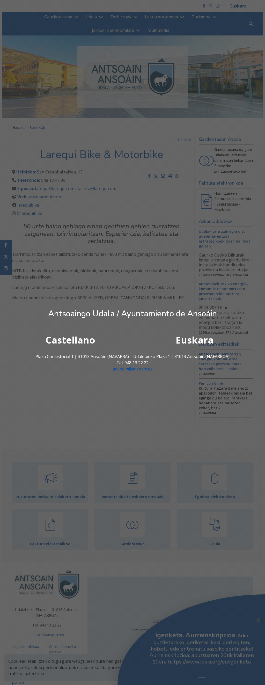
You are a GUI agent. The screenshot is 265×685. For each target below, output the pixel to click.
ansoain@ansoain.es (132, 369)
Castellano (70, 340)
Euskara (195, 340)
